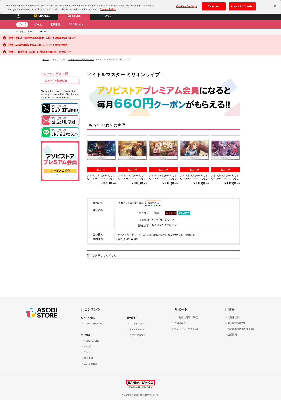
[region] (140, 7)
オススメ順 (123, 234)
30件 (120, 239)
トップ (46, 59)
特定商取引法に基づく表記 (241, 329)
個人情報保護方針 (237, 323)
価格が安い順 (159, 234)
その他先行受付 (138, 335)
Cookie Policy (108, 9)
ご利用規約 (233, 317)
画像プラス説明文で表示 (131, 203)
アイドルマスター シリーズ (81, 59)
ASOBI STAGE (137, 329)
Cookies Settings (186, 6)
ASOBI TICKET (138, 323)
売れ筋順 (189, 234)
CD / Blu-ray (76, 24)
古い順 (146, 234)
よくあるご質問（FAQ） (186, 317)
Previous (92, 150)
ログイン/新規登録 (56, 80)
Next (235, 150)
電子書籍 (55, 24)
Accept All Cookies (242, 6)
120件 (134, 239)
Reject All (213, 6)
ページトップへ (268, 387)
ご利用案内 (180, 323)
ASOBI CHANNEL (93, 323)
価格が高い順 (175, 234)
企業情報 (232, 334)
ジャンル (43, 31)
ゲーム (38, 24)
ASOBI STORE (91, 341)
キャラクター (25, 31)
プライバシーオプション (186, 329)
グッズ (22, 24)
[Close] (275, 6)
